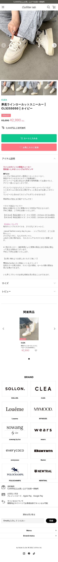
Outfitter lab (37, 547)
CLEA (4, 100)
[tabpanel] (29, 337)
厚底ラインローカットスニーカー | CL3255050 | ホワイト (29, 346)
